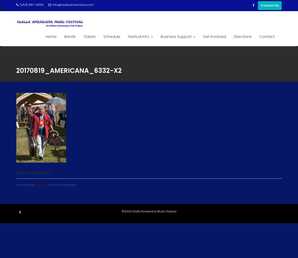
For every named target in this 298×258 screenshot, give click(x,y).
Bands (70, 36)
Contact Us (270, 5)
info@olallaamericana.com (73, 5)
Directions (243, 36)
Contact (267, 36)
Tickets (89, 36)
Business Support (176, 36)
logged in (41, 185)
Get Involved (214, 36)
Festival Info (138, 36)
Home (51, 36)
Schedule (111, 36)
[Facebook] (253, 5)
